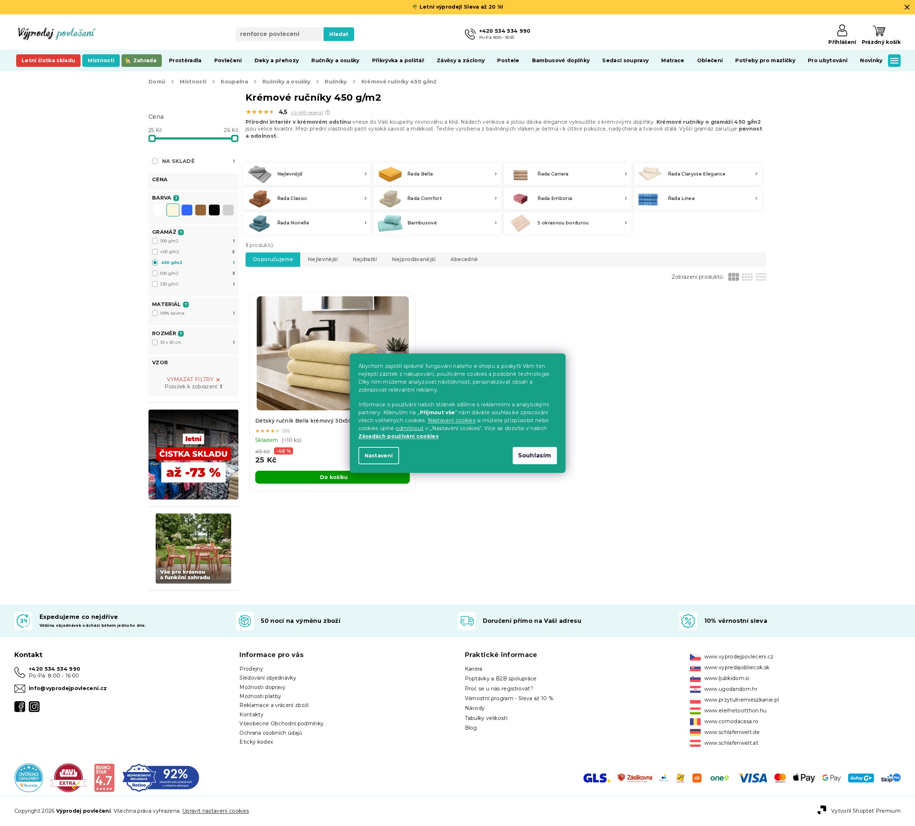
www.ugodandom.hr (731, 689)
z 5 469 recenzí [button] (307, 112)
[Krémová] (173, 211)
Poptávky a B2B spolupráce (501, 678)
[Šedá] (228, 211)
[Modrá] (187, 211)
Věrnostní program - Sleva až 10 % (509, 698)
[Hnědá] (200, 211)
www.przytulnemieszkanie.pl (741, 700)
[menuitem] (48, 60)
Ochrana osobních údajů (270, 733)
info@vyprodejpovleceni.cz (68, 688)
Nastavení (379, 455)
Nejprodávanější (414, 259)
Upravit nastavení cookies (215, 811)
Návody (475, 708)
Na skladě (198, 161)
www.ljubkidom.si (726, 678)
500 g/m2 (197, 273)
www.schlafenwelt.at (731, 743)
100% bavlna (197, 313)
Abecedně (464, 259)
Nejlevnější (323, 259)
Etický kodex (256, 742)
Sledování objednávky (267, 678)
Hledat (338, 34)
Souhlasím (535, 455)
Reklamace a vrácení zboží (273, 705)
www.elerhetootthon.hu (735, 710)
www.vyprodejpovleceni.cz (739, 656)
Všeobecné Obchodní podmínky (281, 723)
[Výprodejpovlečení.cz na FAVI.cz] (68, 777)
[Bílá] (159, 211)
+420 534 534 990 (54, 669)
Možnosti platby (260, 696)
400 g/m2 (197, 251)
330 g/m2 (197, 284)
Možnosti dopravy (262, 687)
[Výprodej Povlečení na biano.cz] (104, 777)
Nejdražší (365, 259)
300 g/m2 (197, 240)
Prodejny (251, 669)
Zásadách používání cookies (398, 436)
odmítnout (409, 428)
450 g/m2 (198, 262)
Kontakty (251, 714)
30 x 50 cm (197, 342)
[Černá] (214, 211)
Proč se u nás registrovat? (499, 688)
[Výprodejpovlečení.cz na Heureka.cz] (28, 777)
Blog (471, 728)
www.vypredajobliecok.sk (737, 667)
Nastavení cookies (452, 420)
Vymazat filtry (190, 379)
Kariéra (473, 669)
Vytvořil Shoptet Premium (866, 811)
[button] (327, 112)
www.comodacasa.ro (731, 721)
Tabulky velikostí (486, 718)
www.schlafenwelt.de (732, 732)
